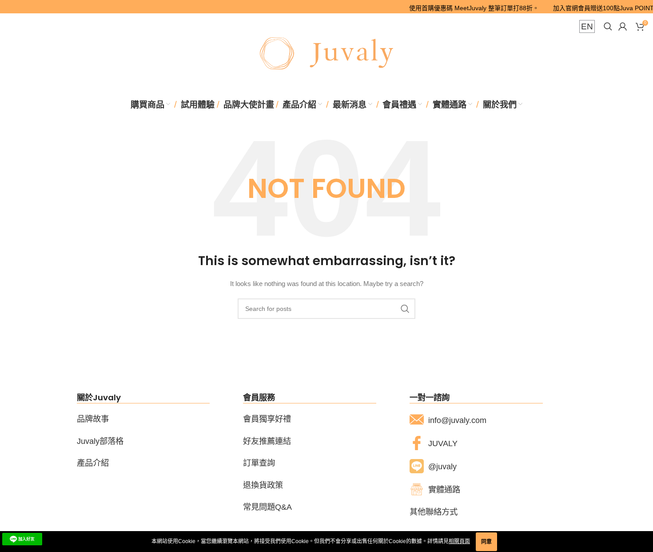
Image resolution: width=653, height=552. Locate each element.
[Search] (606, 27)
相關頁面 (459, 541)
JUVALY (443, 443)
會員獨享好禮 (267, 418)
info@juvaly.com (457, 420)
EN (587, 26)
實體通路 (444, 489)
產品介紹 (93, 462)
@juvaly (442, 466)
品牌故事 (93, 418)
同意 (486, 542)
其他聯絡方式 (434, 511)
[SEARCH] (405, 308)
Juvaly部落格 (100, 441)
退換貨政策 (263, 485)
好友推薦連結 (267, 441)
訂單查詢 (259, 462)
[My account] (622, 27)
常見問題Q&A (267, 507)
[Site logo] (326, 52)
